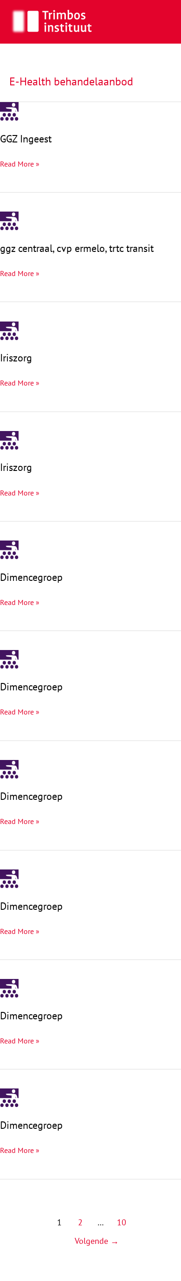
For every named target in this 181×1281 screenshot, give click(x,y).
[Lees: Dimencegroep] (9, 549)
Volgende (97, 1241)
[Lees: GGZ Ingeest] (9, 110)
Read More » (19, 164)
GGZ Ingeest (26, 138)
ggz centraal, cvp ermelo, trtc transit (77, 248)
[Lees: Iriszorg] (9, 330)
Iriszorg (16, 357)
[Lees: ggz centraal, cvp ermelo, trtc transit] (9, 220)
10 (121, 1222)
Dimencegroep (31, 577)
